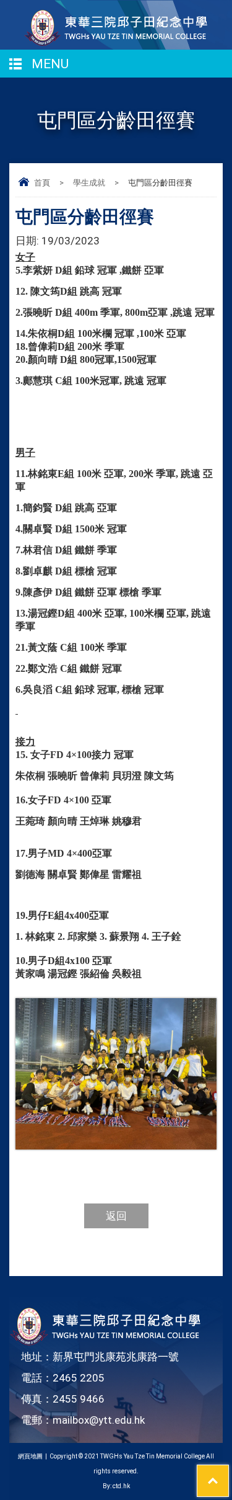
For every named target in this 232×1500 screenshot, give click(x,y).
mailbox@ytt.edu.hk (99, 1420)
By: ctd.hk (116, 1486)
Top (228, 1473)
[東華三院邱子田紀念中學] (116, 43)
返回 (116, 1216)
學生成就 (89, 182)
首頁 (42, 182)
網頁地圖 (30, 1456)
